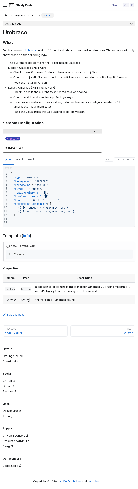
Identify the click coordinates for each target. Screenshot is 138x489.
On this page (13, 23)
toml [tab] (31, 159)
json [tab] (8, 159)
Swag (6, 446)
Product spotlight (14, 441)
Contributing (11, 361)
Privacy (7, 416)
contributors (96, 481)
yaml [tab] (19, 159)
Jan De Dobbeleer (69, 481)
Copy (109, 159)
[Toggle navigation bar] (5, 5)
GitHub (7, 380)
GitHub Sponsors (14, 435)
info (26, 235)
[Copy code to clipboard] (128, 253)
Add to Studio (124, 159)
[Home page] (6, 15)
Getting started (13, 356)
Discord (7, 386)
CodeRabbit (10, 465)
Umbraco (30, 50)
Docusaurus (10, 410)
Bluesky (8, 391)
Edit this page (15, 314)
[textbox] (71, 198)
